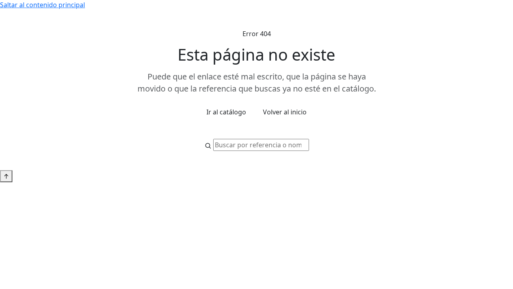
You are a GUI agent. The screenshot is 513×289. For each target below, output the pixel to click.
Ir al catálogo (226, 112)
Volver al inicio (285, 112)
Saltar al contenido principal (42, 4)
